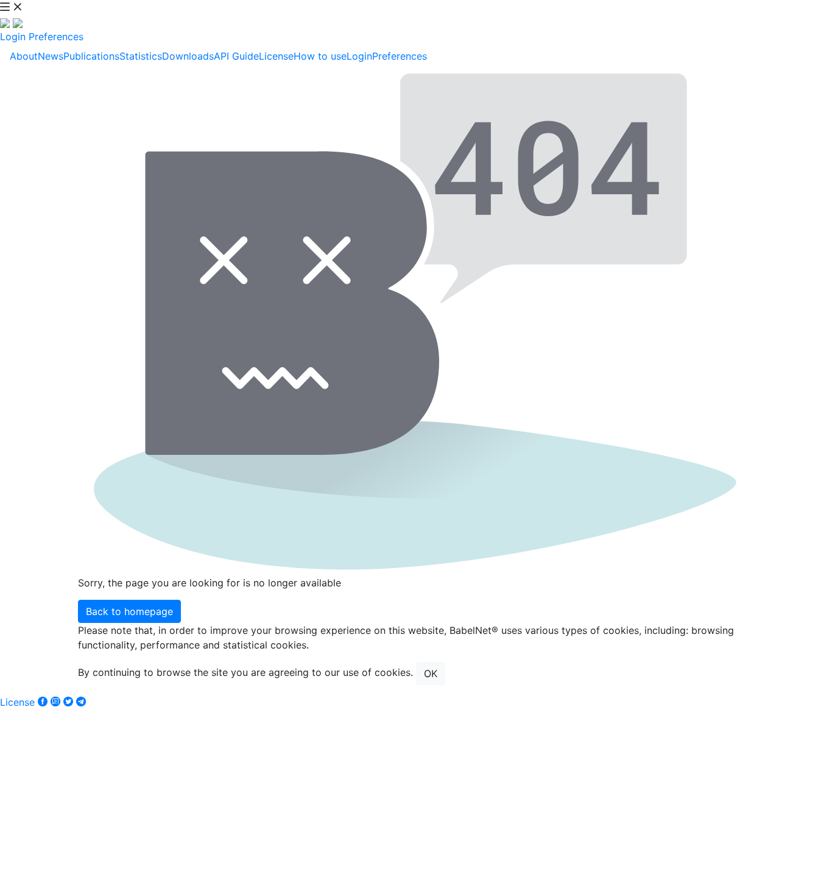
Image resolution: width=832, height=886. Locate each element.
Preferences (56, 36)
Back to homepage (129, 611)
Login (13, 36)
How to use (320, 56)
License (276, 56)
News (50, 56)
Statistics (140, 56)
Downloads (188, 56)
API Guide (236, 56)
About (24, 56)
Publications (91, 56)
